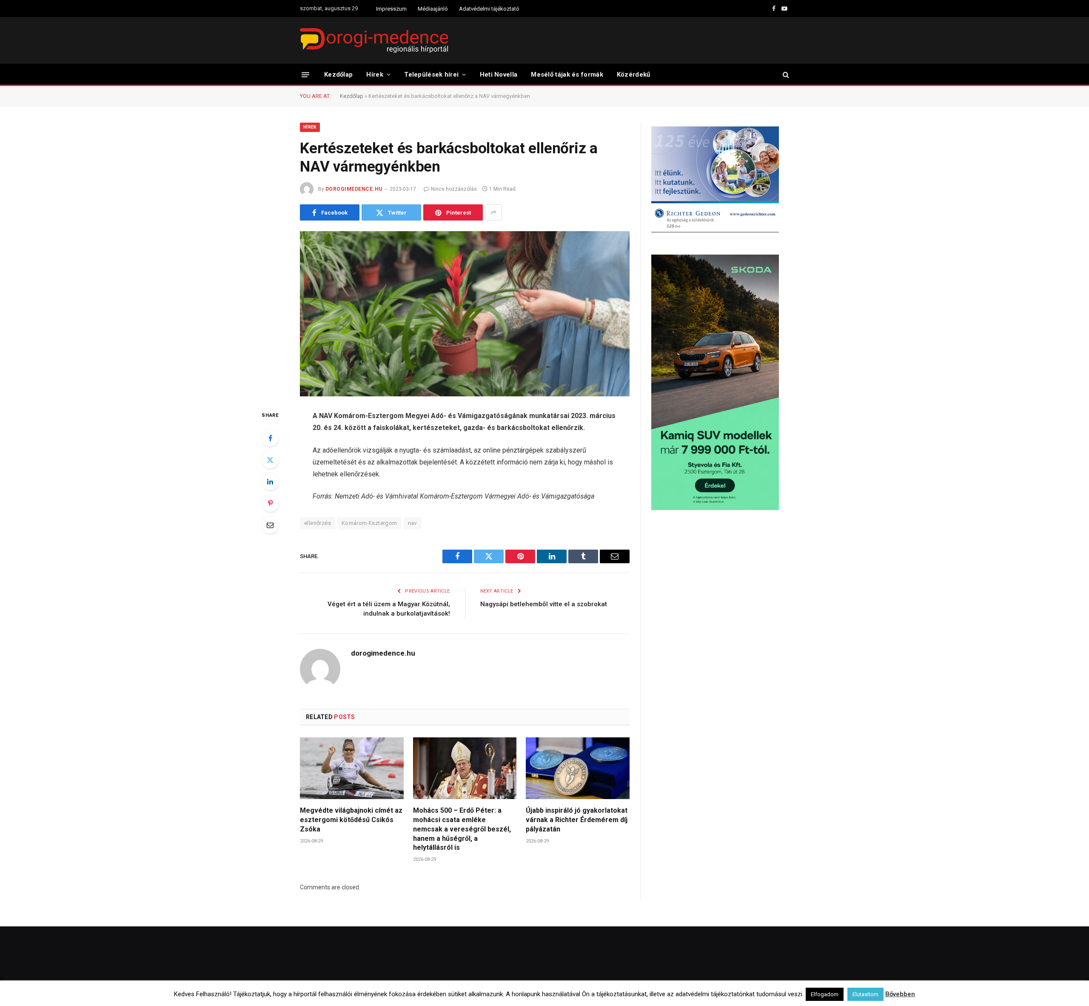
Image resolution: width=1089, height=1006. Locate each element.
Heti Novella (499, 74)
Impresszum (391, 9)
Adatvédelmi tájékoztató (489, 9)
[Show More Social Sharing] (493, 212)
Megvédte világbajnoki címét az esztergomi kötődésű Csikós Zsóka (351, 819)
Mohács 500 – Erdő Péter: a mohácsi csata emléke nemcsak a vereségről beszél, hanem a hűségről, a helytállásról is (462, 828)
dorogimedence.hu (353, 189)
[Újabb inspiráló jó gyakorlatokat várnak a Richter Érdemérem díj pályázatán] (578, 768)
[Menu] (305, 74)
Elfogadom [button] (824, 994)
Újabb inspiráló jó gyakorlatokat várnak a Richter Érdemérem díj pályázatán (576, 819)
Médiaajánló (433, 9)
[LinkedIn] (270, 481)
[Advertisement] (720, 585)
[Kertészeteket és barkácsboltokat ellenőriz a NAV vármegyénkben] (465, 313)
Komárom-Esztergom (369, 523)
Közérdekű (633, 74)
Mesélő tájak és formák (567, 74)
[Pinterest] (270, 503)
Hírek (374, 74)
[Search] (785, 74)
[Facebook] (270, 438)
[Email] (270, 524)
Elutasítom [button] (865, 994)
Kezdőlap (338, 74)
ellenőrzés (317, 523)
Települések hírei (431, 74)
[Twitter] (270, 459)
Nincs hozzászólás (454, 189)
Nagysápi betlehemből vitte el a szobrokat (543, 604)
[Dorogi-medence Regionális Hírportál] (374, 40)
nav (412, 523)
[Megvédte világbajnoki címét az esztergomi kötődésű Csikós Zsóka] (352, 768)
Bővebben (900, 994)
